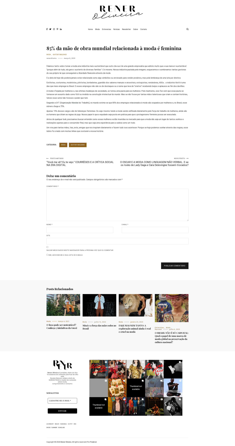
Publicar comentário (174, 266)
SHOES (48, 427)
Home (90, 29)
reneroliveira (52, 58)
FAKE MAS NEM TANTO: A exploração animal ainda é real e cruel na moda (135, 328)
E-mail (125, 224)
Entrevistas (106, 29)
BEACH (57, 424)
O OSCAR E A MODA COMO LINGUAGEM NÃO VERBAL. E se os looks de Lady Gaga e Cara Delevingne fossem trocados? (154, 162)
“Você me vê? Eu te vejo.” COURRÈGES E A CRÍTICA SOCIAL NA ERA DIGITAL (80, 162)
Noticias (116, 29)
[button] (98, 369)
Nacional (158, 329)
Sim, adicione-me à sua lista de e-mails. (65, 255)
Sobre (135, 29)
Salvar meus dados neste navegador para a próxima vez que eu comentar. (80, 250)
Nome (49, 224)
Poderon (93, 442)
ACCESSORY (50, 424)
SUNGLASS (61, 427)
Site (48, 235)
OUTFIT (70, 424)
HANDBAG (63, 424)
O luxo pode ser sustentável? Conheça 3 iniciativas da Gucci (62, 326)
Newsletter (126, 29)
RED (75, 424)
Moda (97, 29)
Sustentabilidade (60, 54)
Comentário (53, 186)
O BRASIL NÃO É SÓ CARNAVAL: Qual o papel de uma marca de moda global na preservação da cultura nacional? (171, 337)
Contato (143, 29)
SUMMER (54, 427)
